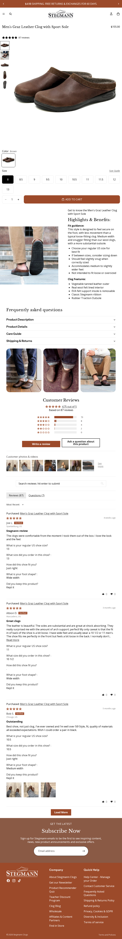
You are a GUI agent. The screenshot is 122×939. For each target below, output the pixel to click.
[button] (43, 417)
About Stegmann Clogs (63, 877)
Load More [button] (61, 812)
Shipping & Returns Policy (99, 900)
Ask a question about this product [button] (80, 443)
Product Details (16, 326)
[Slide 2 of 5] (4, 55)
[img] (14, 518)
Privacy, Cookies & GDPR (98, 911)
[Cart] (118, 13)
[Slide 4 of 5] (4, 75)
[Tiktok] (19, 881)
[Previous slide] (3, 3)
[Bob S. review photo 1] (14, 789)
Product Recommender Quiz (62, 889)
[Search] (10, 13)
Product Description (20, 319)
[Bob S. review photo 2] (31, 789)
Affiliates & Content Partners (60, 918)
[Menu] (3, 14)
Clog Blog (55, 906)
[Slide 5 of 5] (4, 84)
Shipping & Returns (19, 341)
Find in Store (56, 925)
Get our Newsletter (60, 882)
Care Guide (13, 334)
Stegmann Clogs (20, 934)
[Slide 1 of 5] (4, 45)
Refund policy (92, 906)
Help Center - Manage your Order (97, 878)
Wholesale (55, 911)
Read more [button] (12, 640)
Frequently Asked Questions (94, 893)
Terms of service (94, 922)
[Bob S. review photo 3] (48, 789)
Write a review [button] (41, 444)
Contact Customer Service (99, 886)
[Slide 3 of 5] (4, 65)
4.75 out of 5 (69, 406)
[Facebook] (8, 881)
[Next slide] (118, 3)
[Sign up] (83, 851)
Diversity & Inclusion (96, 916)
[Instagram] (14, 881)
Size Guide (114, 170)
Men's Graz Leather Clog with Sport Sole (44, 513)
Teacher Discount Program (59, 898)
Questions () (36, 495)
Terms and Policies (107, 934)
